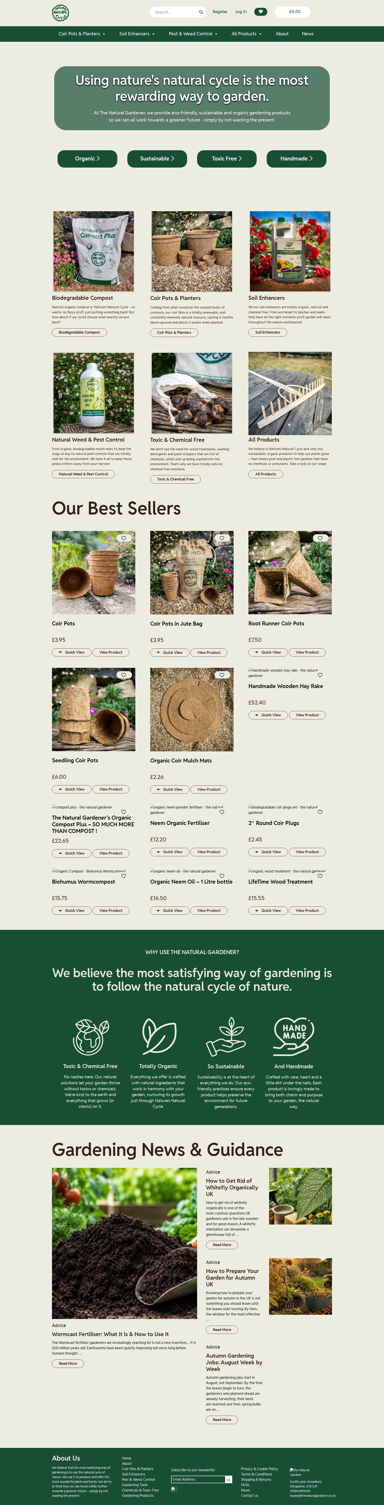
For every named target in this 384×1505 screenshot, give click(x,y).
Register (220, 12)
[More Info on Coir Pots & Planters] (192, 292)
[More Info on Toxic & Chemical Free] (192, 434)
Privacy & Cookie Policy (259, 1469)
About (282, 34)
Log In (241, 12)
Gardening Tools (135, 1485)
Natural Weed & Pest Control (83, 474)
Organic (85, 159)
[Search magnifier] (201, 12)
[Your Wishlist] (260, 12)
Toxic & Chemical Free (175, 479)
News (308, 34)
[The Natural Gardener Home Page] (60, 20)
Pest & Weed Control (190, 34)
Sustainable (155, 159)
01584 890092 (300, 1491)
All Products (244, 34)
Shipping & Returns (256, 1479)
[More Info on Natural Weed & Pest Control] (93, 434)
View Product (110, 652)
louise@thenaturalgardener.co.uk (313, 1495)
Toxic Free (225, 159)
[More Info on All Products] (290, 434)
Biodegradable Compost (79, 332)
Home (126, 1458)
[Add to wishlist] (124, 538)
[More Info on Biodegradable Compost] (93, 292)
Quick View (74, 652)
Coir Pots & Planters (79, 34)
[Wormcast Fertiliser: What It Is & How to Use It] (124, 1243)
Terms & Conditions (256, 1474)
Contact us (249, 1495)
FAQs (245, 1485)
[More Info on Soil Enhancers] (290, 292)
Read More (68, 1363)
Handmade (294, 159)
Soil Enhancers (134, 34)
